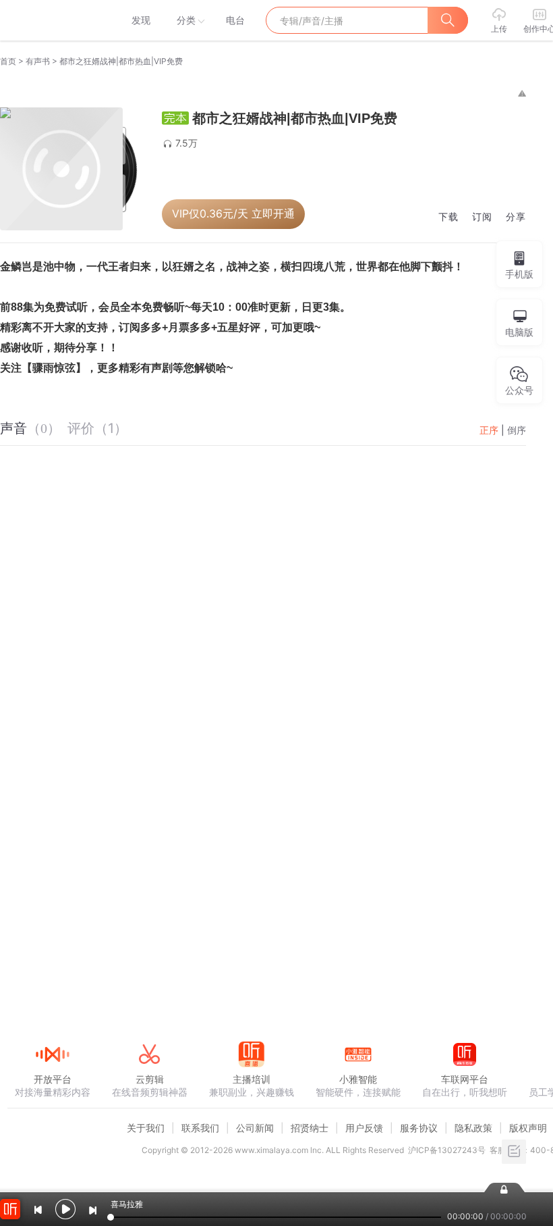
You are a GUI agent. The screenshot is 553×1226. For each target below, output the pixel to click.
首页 (8, 61)
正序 (488, 430)
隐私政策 (473, 1127)
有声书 (38, 61)
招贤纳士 (309, 1127)
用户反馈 (364, 1127)
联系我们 (200, 1127)
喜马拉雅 (52, 20)
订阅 (482, 217)
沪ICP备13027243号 (447, 1150)
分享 (516, 217)
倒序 (516, 430)
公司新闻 (255, 1127)
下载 (448, 217)
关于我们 (146, 1127)
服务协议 (419, 1127)
